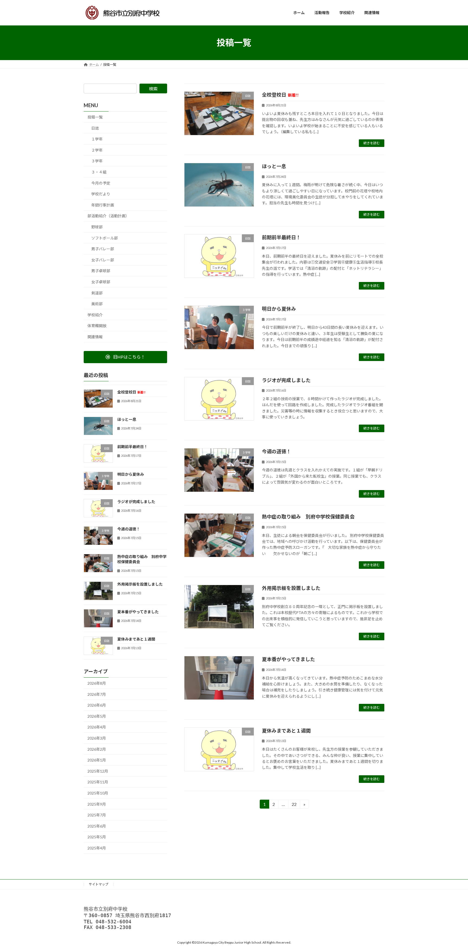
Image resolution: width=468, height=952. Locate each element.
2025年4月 (96, 848)
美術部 (97, 303)
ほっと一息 (274, 166)
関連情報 (95, 336)
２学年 (97, 149)
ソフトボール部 (104, 237)
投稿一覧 (95, 117)
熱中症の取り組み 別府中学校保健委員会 (308, 517)
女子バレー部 (102, 259)
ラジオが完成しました (286, 380)
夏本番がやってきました (288, 659)
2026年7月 (96, 694)
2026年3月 (96, 738)
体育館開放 (96, 325)
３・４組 (98, 172)
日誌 (95, 128)
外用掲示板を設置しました (291, 588)
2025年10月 (97, 793)
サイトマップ (98, 884)
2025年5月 (96, 837)
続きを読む (371, 143)
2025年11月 (97, 782)
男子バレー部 (102, 249)
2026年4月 (96, 727)
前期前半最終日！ (281, 237)
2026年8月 (96, 683)
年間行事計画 (102, 204)
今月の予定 (100, 182)
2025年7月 (96, 815)
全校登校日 (280, 95)
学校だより (100, 194)
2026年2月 (96, 749)
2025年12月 (97, 771)
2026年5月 (96, 716)
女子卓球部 (100, 282)
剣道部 (97, 292)
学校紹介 (95, 314)
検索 (153, 88)
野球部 (97, 227)
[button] (125, 357)
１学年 (97, 139)
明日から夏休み (279, 309)
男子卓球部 (100, 270)
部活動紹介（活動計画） (108, 216)
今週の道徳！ (276, 451)
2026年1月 (96, 760)
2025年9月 (96, 804)
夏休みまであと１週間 (286, 731)
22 (293, 805)
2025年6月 (96, 825)
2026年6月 (96, 705)
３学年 (97, 161)
